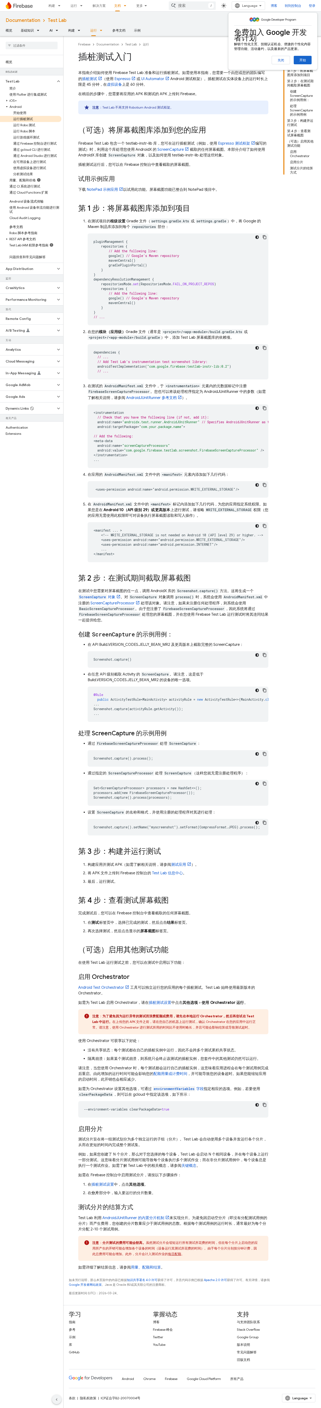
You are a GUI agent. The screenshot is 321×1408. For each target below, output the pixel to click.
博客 (274, 6)
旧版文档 (243, 1360)
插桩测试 (89, 79)
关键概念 (188, 1165)
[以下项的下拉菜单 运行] (82, 5)
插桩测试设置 (160, 1002)
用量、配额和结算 (146, 1267)
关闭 (281, 60)
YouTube (159, 1345)
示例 (137, 30)
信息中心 (167, 873)
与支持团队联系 (248, 1322)
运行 (73, 6)
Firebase (84, 44)
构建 (51, 6)
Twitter (158, 1337)
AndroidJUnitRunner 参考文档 (151, 397)
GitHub (74, 1352)
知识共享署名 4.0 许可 (142, 1280)
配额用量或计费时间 (170, 1073)
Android (128, 1379)
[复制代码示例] (264, 237)
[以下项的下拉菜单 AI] (58, 30)
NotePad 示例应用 (102, 189)
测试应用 (178, 864)
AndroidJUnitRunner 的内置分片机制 (133, 1218)
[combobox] (192, 5)
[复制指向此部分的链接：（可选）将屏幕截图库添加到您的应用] (210, 131)
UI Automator (152, 79)
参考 (72, 1329)
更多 (139, 6)
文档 (117, 6)
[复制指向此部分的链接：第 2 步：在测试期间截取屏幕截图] (195, 579)
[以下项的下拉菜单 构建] (60, 5)
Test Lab (57, 20)
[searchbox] (32, 45)
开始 (302, 60)
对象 (97, 597)
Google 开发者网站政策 (85, 1285)
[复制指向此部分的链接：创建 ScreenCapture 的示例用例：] (177, 635)
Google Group (247, 1337)
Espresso (122, 79)
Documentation (23, 20)
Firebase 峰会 (163, 1329)
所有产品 (236, 1379)
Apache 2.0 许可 (215, 1280)
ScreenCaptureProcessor (112, 603)
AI (51, 30)
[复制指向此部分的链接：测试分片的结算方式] (138, 1207)
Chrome (149, 1379)
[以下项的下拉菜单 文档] (126, 5)
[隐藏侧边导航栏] (56, 1399)
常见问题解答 (247, 1352)
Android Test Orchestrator (101, 987)
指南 (72, 1322)
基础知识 (27, 30)
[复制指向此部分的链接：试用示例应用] (119, 179)
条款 (72, 1398)
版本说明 (243, 1345)
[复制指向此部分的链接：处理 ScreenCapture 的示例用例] (171, 734)
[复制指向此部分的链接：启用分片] (107, 1129)
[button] (28, 81)
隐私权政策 (88, 1398)
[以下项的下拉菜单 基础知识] (39, 30)
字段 (179, 1089)
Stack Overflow (248, 1329)
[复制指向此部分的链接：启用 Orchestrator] (134, 977)
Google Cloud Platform (204, 1379)
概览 (9, 30)
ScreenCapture (170, 149)
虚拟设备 (114, 84)
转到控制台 (293, 6)
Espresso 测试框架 (234, 143)
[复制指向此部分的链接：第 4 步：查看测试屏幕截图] (173, 901)
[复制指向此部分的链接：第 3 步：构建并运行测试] (165, 852)
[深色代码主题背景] (257, 237)
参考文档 (118, 30)
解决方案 (99, 6)
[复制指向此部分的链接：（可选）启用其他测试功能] (173, 950)
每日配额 (174, 1254)
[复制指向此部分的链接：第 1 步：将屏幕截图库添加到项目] (195, 209)
